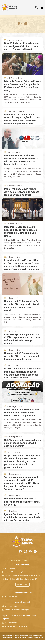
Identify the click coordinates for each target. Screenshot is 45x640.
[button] (42, 7)
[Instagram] (25, 551)
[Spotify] (35, 551)
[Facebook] (20, 551)
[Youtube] (30, 551)
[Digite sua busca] (36, 7)
